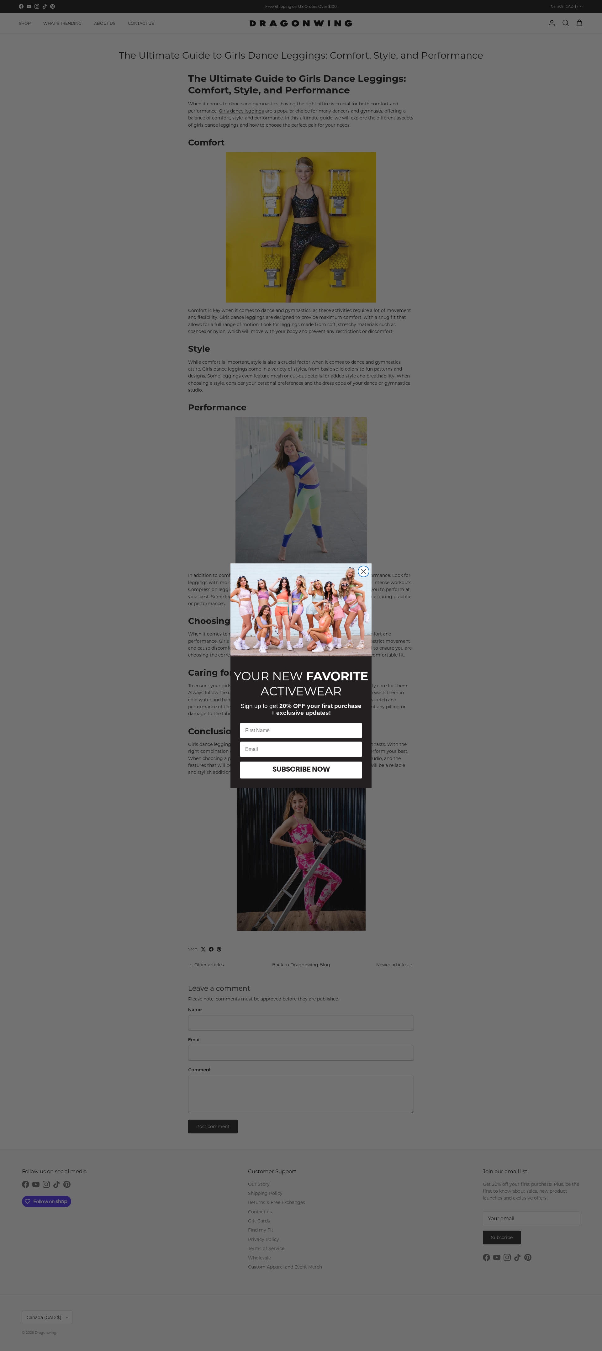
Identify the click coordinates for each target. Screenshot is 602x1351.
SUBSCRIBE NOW (301, 769)
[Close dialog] (363, 571)
